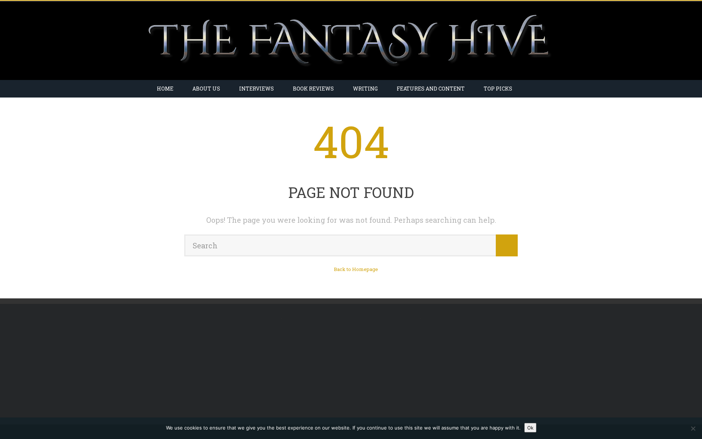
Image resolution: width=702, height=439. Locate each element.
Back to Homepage (356, 269)
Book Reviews (313, 88)
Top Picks (498, 88)
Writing (365, 88)
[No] (693, 428)
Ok (530, 428)
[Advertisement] (209, 364)
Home (165, 88)
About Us (206, 88)
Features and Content (431, 88)
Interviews (256, 88)
